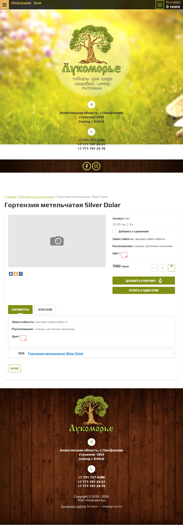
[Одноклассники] (16, 274)
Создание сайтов (73, 506)
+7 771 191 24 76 (91, 148)
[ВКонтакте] (11, 274)
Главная (10, 196)
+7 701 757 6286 (91, 140)
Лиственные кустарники (36, 196)
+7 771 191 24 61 (91, 144)
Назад (14, 368)
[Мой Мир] (21, 274)
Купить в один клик (144, 290)
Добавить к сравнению (133, 231)
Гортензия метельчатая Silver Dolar (55, 353)
